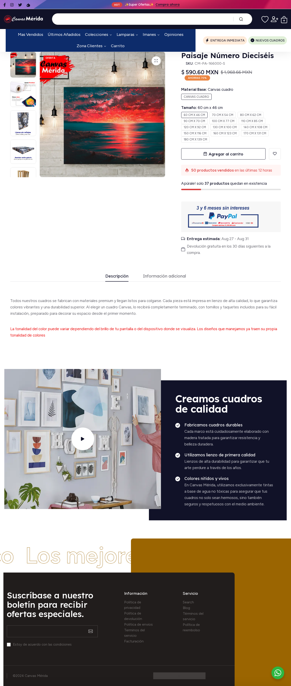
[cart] (284, 19)
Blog (186, 608)
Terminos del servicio (134, 633)
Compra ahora (168, 4)
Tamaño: (202, 107)
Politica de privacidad (132, 605)
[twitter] (20, 5)
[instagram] (12, 5)
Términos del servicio (193, 616)
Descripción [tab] (116, 276)
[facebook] (4, 5)
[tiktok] (28, 5)
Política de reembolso (191, 627)
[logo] (24, 19)
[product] (156, 60)
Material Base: (207, 89)
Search (188, 602)
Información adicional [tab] (164, 276)
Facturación (134, 641)
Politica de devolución (133, 616)
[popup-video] (82, 439)
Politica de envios (138, 624)
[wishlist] (264, 19)
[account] (274, 19)
